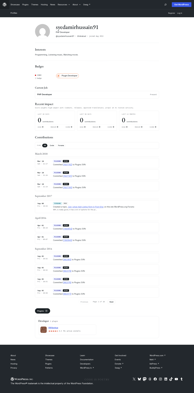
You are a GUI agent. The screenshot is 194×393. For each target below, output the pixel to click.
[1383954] (67, 229)
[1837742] (67, 164)
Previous (84, 302)
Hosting (14, 364)
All (45, 145)
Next (111, 302)
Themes (48, 359)
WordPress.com (158, 355)
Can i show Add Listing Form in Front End (85, 207)
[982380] (67, 259)
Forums (61, 145)
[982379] (67, 271)
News (13, 359)
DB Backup (53, 328)
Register (171, 13)
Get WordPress (181, 4)
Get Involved (120, 355)
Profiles (14, 13)
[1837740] (67, 187)
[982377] (67, 294)
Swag (118, 368)
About (13, 355)
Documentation (86, 359)
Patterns (49, 368)
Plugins (42, 311)
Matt (153, 359)
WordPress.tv (87, 368)
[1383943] (67, 240)
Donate (119, 364)
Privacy (14, 368)
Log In (179, 13)
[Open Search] (165, 4)
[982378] (67, 282)
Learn (82, 355)
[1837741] (67, 176)
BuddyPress (156, 368)
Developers (85, 364)
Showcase (49, 355)
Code (52, 145)
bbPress (154, 364)
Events (118, 359)
